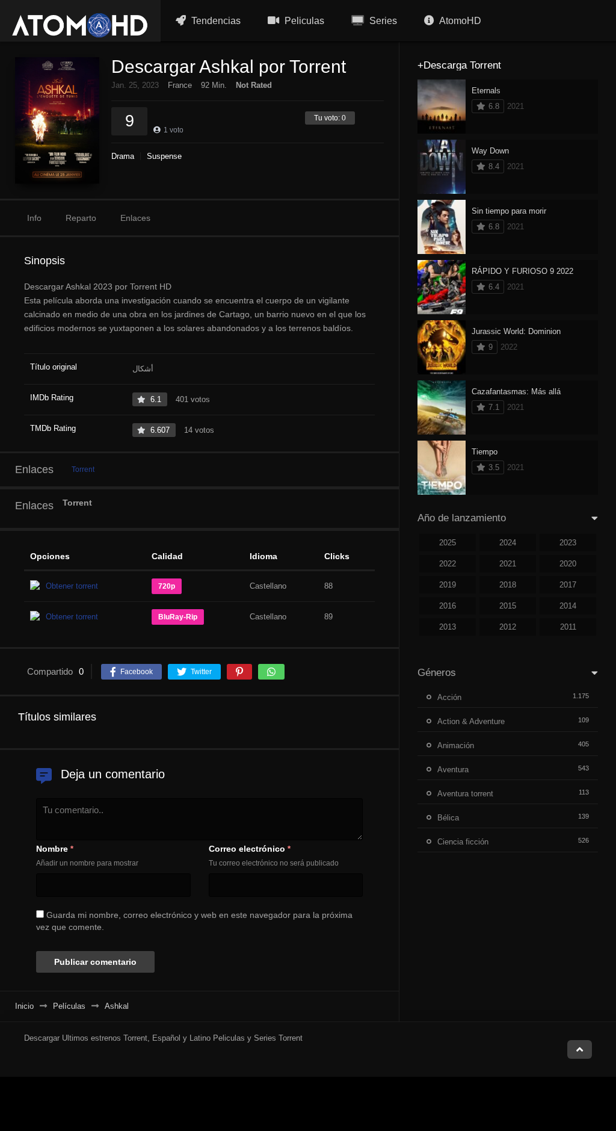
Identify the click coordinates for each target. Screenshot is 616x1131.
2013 (447, 626)
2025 (447, 542)
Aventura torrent (465, 793)
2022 (447, 563)
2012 (507, 626)
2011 (568, 626)
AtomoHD (459, 21)
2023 (567, 542)
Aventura (453, 769)
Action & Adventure (471, 721)
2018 (507, 584)
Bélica (448, 817)
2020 (567, 563)
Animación (455, 745)
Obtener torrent (72, 585)
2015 (507, 605)
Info (34, 218)
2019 (447, 584)
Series (382, 21)
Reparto (81, 218)
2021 (507, 563)
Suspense (164, 156)
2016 (447, 605)
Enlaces (135, 218)
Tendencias (215, 21)
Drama (122, 156)
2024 (507, 542)
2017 (567, 584)
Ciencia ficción (462, 841)
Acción (449, 697)
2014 (567, 605)
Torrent (83, 469)
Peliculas (303, 21)
